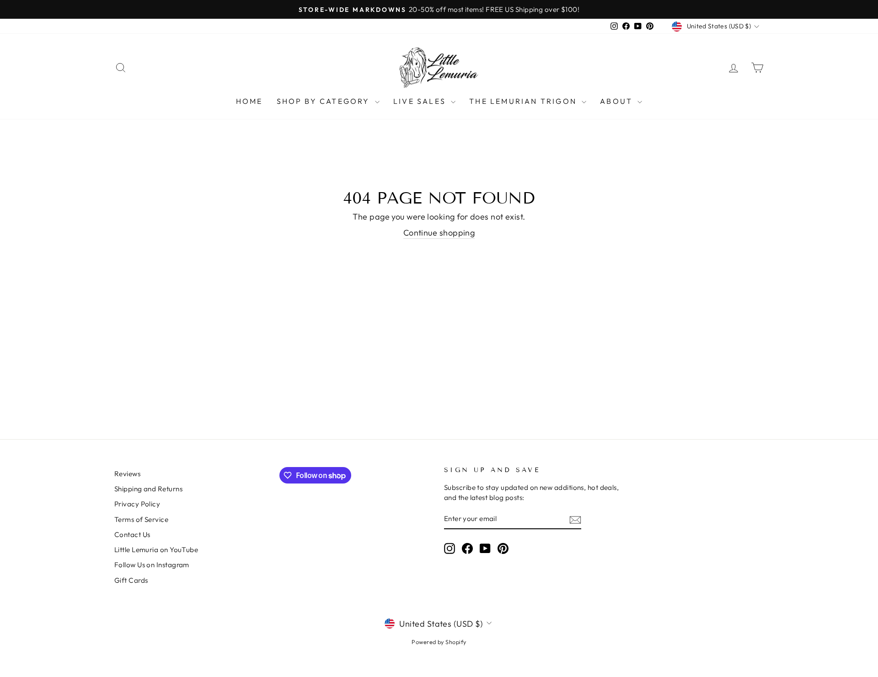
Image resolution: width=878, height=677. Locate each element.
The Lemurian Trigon (524, 101)
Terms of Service (141, 519)
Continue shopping (439, 232)
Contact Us (132, 534)
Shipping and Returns (148, 488)
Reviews (127, 473)
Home (249, 101)
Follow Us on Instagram (151, 564)
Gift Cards (131, 580)
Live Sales (421, 101)
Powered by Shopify (439, 641)
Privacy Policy (137, 504)
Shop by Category (325, 101)
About (617, 101)
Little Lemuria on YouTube (156, 549)
